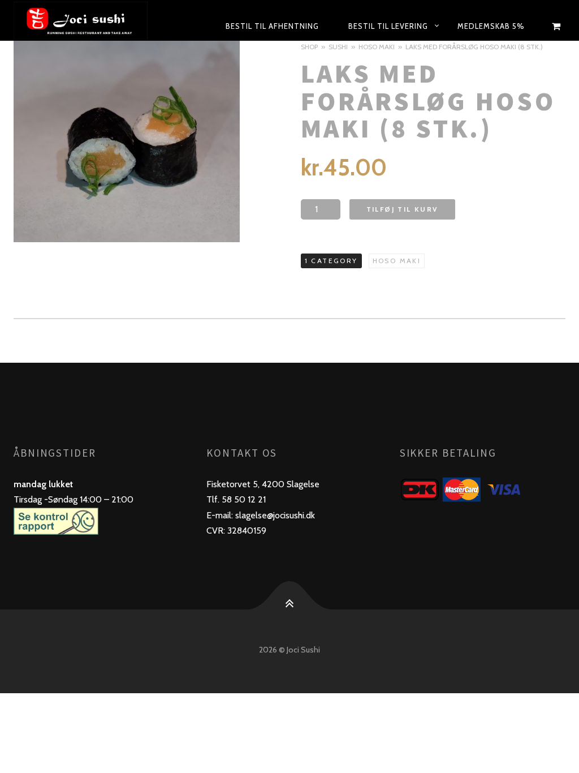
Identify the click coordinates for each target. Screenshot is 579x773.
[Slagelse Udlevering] (89, 20)
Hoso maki (376, 46)
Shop (309, 46)
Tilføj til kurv (402, 209)
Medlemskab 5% (491, 26)
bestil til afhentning (272, 26)
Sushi (338, 46)
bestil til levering (388, 26)
